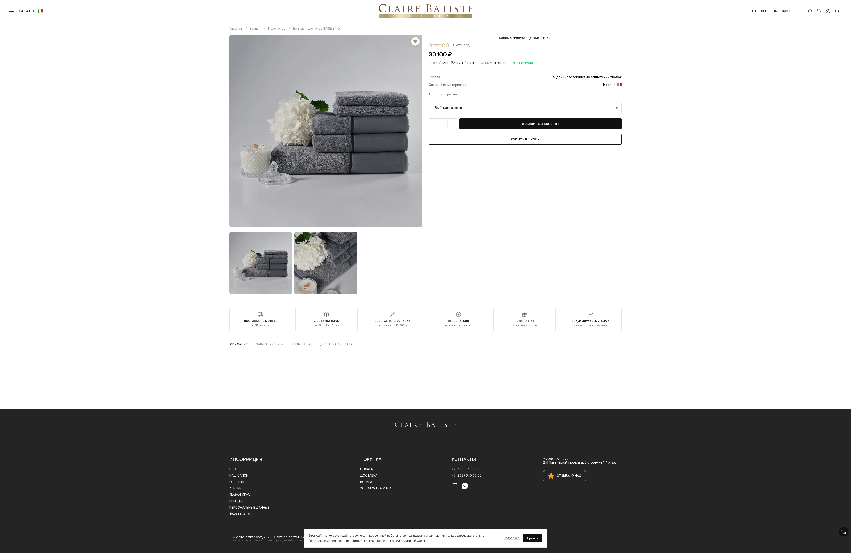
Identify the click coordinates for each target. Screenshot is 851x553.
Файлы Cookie (241, 514)
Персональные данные (249, 507)
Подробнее (512, 538)
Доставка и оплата (336, 344)
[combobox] (525, 108)
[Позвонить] (843, 531)
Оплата (366, 469)
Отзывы (759, 11)
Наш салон (782, 11)
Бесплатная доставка (392, 321)
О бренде (237, 482)
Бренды (236, 501)
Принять (532, 538)
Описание (239, 344)
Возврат (367, 482)
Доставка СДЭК (326, 321)
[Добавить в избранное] (415, 41)
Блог (233, 469)
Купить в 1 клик (525, 139)
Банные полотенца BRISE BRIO (316, 28)
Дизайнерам (240, 495)
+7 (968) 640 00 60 (467, 475)
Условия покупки (375, 488)
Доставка (368, 475)
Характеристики (270, 344)
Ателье (235, 488)
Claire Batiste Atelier (457, 62)
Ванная (255, 28)
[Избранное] (819, 11)
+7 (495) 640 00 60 (466, 469)
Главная (235, 28)
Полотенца (276, 28)
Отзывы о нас (569, 475)
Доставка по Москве (260, 321)
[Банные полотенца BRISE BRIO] (325, 131)
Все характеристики (444, 94)
